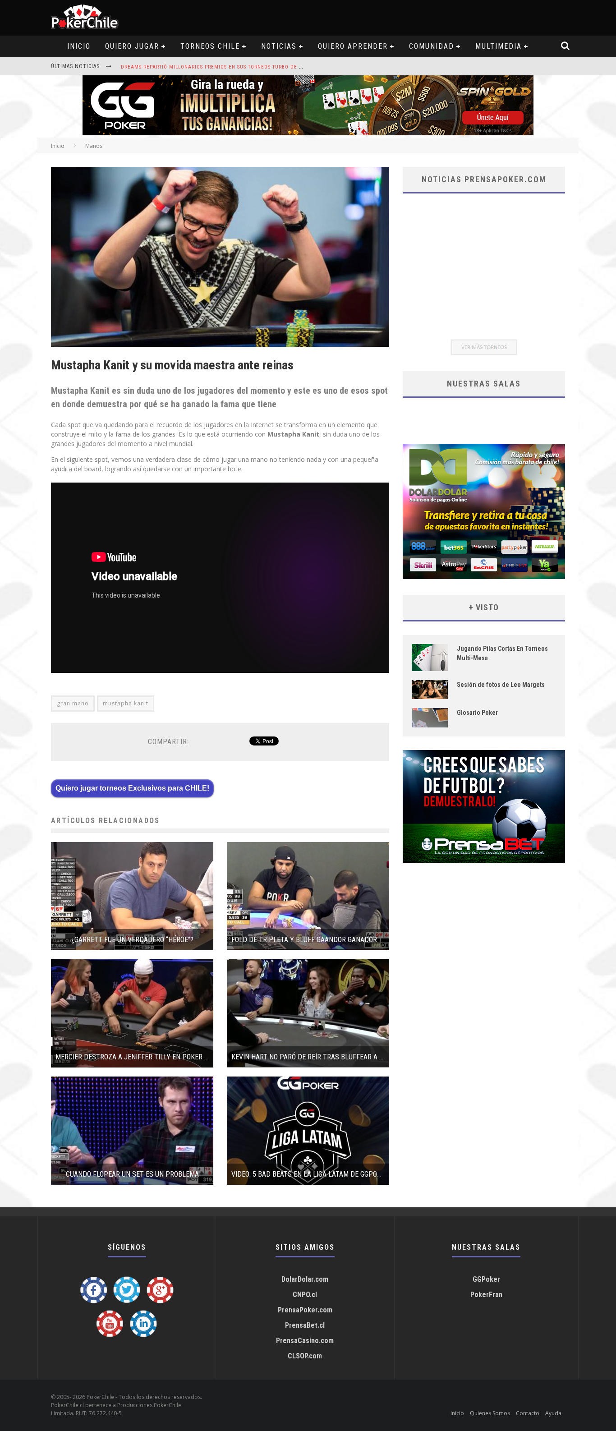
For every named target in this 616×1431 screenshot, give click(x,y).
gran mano (73, 703)
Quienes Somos (490, 1413)
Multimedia (498, 46)
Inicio (57, 146)
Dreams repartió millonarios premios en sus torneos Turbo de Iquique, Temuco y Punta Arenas (255, 67)
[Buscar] (565, 46)
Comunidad (431, 46)
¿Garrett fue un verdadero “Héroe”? (132, 939)
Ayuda (553, 1413)
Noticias (279, 46)
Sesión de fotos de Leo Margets (501, 684)
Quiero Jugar (132, 46)
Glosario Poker (477, 712)
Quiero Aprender (353, 46)
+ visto (484, 607)
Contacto (527, 1413)
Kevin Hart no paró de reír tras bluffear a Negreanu (321, 1057)
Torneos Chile (210, 46)
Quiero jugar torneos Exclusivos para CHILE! (132, 788)
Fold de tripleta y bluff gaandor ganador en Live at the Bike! (336, 939)
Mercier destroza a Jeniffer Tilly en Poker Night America (153, 1057)
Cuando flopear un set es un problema (132, 1174)
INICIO (79, 46)
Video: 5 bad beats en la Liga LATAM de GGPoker (310, 1174)
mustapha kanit (125, 703)
